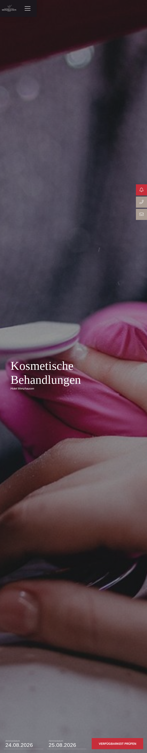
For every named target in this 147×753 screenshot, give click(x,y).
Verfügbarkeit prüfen (117, 743)
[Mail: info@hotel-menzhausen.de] (141, 214)
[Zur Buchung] (141, 189)
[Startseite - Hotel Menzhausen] (9, 8)
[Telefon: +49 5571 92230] (141, 202)
